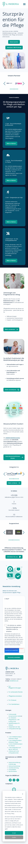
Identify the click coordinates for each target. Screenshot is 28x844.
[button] (4, 83)
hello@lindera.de (14, 681)
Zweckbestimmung (14, 768)
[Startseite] (10, 4)
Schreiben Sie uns (12, 557)
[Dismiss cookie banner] (22, 794)
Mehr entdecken (10, 329)
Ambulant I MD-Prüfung (14, 47)
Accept (14, 833)
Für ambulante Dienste (15, 692)
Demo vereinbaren (10, 389)
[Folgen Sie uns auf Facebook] (14, 780)
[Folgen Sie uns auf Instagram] (17, 780)
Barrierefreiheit (13, 771)
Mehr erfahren (11, 143)
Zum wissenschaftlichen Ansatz (12, 457)
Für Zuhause (12, 700)
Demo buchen (14, 42)
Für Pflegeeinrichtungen (15, 687)
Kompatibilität (12, 769)
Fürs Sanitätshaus (14, 704)
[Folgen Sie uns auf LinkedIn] (10, 780)
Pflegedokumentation (15, 696)
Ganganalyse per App (14, 727)
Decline (14, 837)
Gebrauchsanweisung (14, 766)
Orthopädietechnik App (15, 728)
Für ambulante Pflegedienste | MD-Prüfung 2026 (14, 719)
